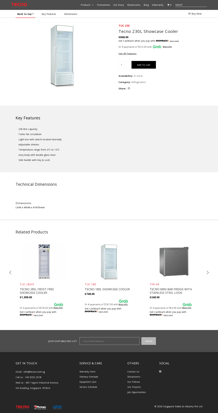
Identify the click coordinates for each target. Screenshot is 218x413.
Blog (146, 4)
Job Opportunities (136, 392)
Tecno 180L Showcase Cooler (107, 289)
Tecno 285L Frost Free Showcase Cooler (37, 291)
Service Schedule (88, 386)
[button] (62, 59)
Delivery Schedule (88, 376)
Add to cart (143, 64)
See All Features (127, 53)
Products (86, 4)
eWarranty (157, 4)
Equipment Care (87, 381)
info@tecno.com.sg (34, 371)
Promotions (103, 4)
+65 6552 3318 (33, 377)
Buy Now (196, 13)
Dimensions (70, 13)
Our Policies (133, 381)
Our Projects (134, 386)
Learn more (174, 41)
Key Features (49, 13)
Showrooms (134, 4)
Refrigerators (138, 82)
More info (167, 47)
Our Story (118, 4)
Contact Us (133, 371)
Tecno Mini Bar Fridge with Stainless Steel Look (171, 291)
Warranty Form (87, 371)
